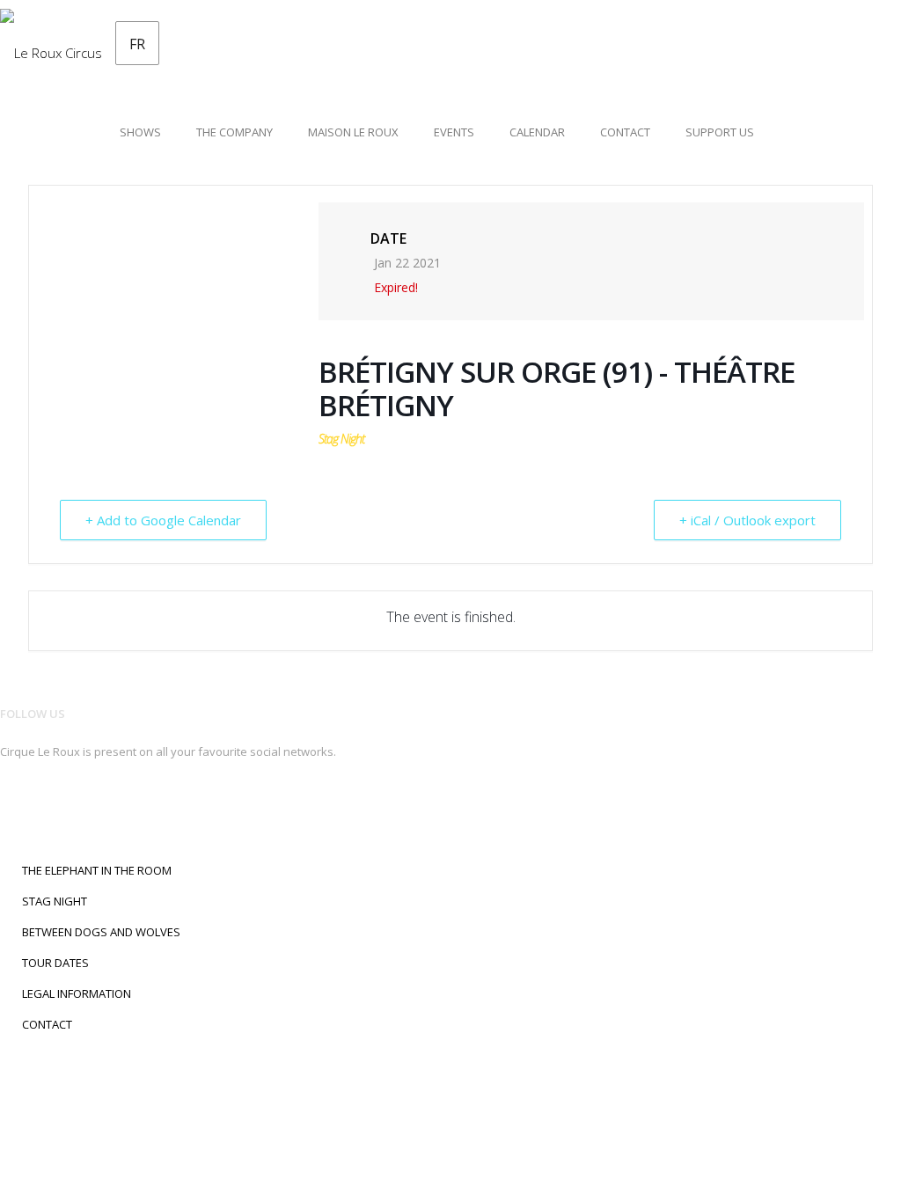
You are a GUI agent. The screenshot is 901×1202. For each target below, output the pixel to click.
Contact (625, 132)
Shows (140, 132)
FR (137, 44)
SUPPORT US (719, 132)
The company (234, 132)
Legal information (76, 993)
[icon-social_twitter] (69, 809)
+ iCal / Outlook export (747, 520)
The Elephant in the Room (97, 870)
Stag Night (54, 901)
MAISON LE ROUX (353, 132)
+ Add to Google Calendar (163, 520)
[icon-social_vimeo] (121, 809)
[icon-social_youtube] (97, 809)
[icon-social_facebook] (13, 809)
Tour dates (55, 963)
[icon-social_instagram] (41, 809)
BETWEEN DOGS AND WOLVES (101, 932)
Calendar (537, 132)
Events (454, 132)
